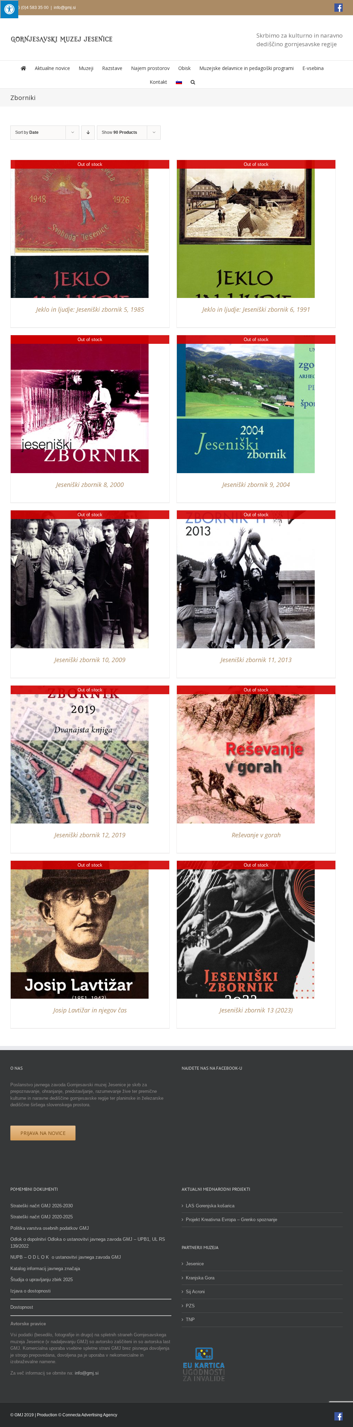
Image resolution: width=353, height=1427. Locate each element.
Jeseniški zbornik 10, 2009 (89, 660)
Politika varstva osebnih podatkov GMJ (49, 1228)
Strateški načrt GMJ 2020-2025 (41, 1216)
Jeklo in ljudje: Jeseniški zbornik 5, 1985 (90, 309)
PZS (190, 1305)
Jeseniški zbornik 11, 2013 (256, 660)
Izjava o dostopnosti (30, 1291)
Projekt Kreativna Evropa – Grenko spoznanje (231, 1219)
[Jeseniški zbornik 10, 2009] (80, 513)
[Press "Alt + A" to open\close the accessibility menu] (9, 9)
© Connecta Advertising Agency (87, 1415)
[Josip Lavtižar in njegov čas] (80, 864)
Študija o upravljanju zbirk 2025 (41, 1279)
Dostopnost (21, 1307)
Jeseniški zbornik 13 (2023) (256, 1010)
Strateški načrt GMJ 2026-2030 (41, 1205)
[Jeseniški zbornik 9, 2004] (246, 338)
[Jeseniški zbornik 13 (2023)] (246, 864)
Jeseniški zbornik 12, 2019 (89, 835)
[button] (193, 81)
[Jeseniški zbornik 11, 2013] (246, 513)
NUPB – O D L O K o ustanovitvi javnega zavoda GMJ (65, 1257)
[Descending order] (88, 133)
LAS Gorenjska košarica (210, 1205)
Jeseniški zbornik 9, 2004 (256, 484)
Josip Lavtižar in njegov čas (90, 1010)
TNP (190, 1319)
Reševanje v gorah (256, 835)
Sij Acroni (195, 1291)
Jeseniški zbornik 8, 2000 (90, 484)
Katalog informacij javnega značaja (45, 1268)
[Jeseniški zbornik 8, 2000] (80, 338)
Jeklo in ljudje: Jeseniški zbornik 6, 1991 (256, 309)
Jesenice (195, 1263)
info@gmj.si (65, 7)
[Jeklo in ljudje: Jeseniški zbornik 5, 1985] (80, 163)
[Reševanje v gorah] (246, 688)
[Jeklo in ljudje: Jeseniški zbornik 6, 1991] (246, 163)
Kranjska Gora (200, 1277)
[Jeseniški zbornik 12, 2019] (80, 688)
